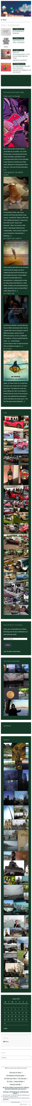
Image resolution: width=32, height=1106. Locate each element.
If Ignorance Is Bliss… (18, 32)
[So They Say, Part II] (16, 265)
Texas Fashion (19, 1081)
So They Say (9, 294)
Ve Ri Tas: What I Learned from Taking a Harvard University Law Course (16, 1088)
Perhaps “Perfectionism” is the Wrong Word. (16, 1092)
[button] (13, 423)
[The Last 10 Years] (16, 146)
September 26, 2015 (19, 63)
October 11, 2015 (18, 50)
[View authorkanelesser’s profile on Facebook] (4, 1041)
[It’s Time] (16, 380)
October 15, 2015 (18, 38)
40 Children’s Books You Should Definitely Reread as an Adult (22, 69)
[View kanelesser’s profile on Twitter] (6, 1041)
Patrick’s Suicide (15, 1084)
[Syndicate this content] (5, 1068)
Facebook (7, 726)
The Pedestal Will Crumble (19, 42)
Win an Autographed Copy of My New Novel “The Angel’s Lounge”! (21, 56)
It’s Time (7, 349)
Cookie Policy (6, 1099)
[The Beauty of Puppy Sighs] (16, 210)
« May (5, 1028)
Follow (8, 645)
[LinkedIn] (7, 1041)
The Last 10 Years (11, 96)
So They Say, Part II (12, 239)
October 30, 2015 (18, 29)
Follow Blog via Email (13, 625)
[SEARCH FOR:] (16, 1058)
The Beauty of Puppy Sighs (15, 1075)
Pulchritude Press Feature (17, 1068)
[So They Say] (16, 323)
